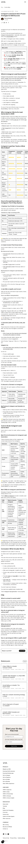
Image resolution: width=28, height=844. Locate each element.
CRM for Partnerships (8, 793)
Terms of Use (6, 838)
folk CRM (12, 67)
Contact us (5, 828)
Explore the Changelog (8, 810)
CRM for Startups (7, 795)
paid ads (16, 119)
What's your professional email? (12, 734)
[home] (3, 2)
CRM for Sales (6, 791)
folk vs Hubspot (6, 775)
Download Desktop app (8, 773)
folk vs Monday (6, 781)
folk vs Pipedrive (7, 777)
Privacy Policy (13, 838)
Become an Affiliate (7, 826)
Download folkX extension (9, 771)
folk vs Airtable (6, 779)
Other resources (6, 818)
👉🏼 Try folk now (5, 317)
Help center (5, 804)
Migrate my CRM (7, 769)
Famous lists (6, 814)
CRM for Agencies (7, 789)
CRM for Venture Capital (8, 798)
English (5, 840)
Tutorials (5, 806)
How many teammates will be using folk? (14, 739)
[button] (2, 841)
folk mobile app (6, 579)
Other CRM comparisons (8, 783)
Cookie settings (21, 838)
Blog (4, 808)
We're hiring (6, 824)
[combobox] (5, 841)
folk (12, 645)
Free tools (5, 812)
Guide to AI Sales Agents (8, 816)
